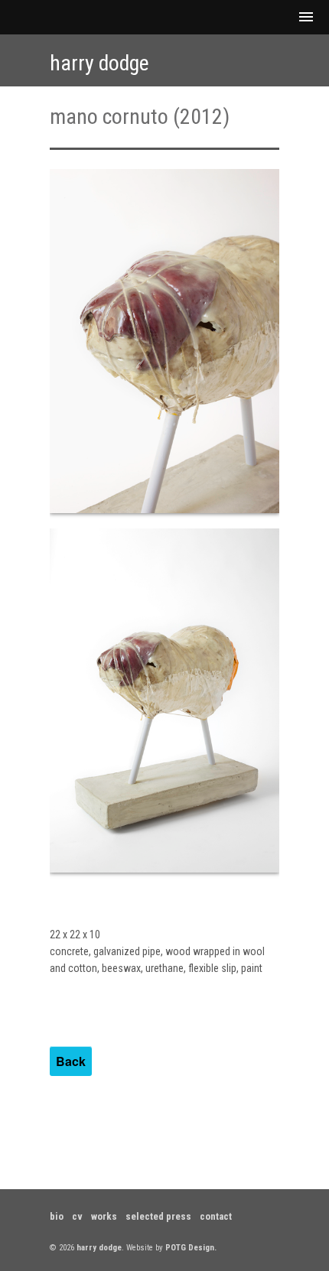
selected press (158, 1216)
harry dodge (99, 63)
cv (77, 1216)
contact (216, 1216)
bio (57, 1216)
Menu (164, 17)
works (104, 1216)
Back (71, 1061)
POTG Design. (191, 1248)
